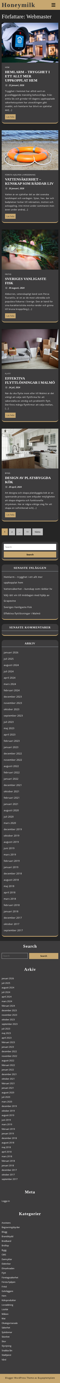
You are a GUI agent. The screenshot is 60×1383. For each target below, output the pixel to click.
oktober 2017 (11, 924)
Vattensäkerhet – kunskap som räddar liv (28, 588)
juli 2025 (9, 658)
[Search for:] (30, 547)
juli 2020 (9, 816)
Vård (4, 1359)
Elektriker (6, 1263)
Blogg (4, 1231)
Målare (5, 1314)
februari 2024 (12, 690)
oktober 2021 (11, 791)
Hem (4, 1295)
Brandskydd (7, 1236)
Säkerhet (6, 1327)
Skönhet (5, 1336)
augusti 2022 (11, 766)
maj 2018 (9, 886)
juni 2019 (9, 848)
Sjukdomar (7, 1332)
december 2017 (13, 917)
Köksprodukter (9, 1300)
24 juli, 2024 (14, 387)
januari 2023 (11, 747)
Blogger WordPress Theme (19, 1377)
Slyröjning (6, 1345)
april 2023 (9, 734)
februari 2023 (12, 740)
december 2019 (13, 829)
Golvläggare (7, 1291)
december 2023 (13, 696)
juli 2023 (9, 721)
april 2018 (9, 892)
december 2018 (13, 873)
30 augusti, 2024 (16, 287)
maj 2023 (9, 728)
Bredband (6, 1241)
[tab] (54, 5)
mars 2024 (10, 684)
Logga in (6, 1201)
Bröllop (5, 1245)
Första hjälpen (8, 1282)
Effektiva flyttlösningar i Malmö (22, 613)
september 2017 (13, 930)
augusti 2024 (11, 665)
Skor (4, 1341)
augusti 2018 (11, 879)
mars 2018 (10, 898)
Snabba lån (7, 1350)
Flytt (4, 1272)
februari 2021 (12, 797)
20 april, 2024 (15, 486)
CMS (4, 1254)
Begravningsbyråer (11, 1227)
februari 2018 (12, 905)
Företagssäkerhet (10, 1277)
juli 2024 (9, 671)
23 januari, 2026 (16, 85)
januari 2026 (11, 652)
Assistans (6, 1222)
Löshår (5, 1309)
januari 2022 (11, 778)
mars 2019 (10, 854)
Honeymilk (18, 4)
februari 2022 (12, 772)
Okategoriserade (10, 1323)
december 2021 (13, 785)
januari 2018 (11, 911)
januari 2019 (11, 867)
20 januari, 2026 (16, 188)
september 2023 (13, 715)
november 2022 (13, 759)
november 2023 (13, 703)
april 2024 (9, 677)
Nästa (37, 532)
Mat (3, 1318)
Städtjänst (6, 1355)
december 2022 (13, 753)
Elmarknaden (8, 1268)
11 (27, 532)
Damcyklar (7, 1259)
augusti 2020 (11, 810)
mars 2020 (10, 823)
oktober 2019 (11, 835)
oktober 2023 (11, 709)
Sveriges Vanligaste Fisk (18, 607)
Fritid (4, 1286)
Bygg (4, 1250)
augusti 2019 (11, 841)
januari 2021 (11, 804)
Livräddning (7, 1304)
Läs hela (9, 116)
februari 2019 (12, 860)
